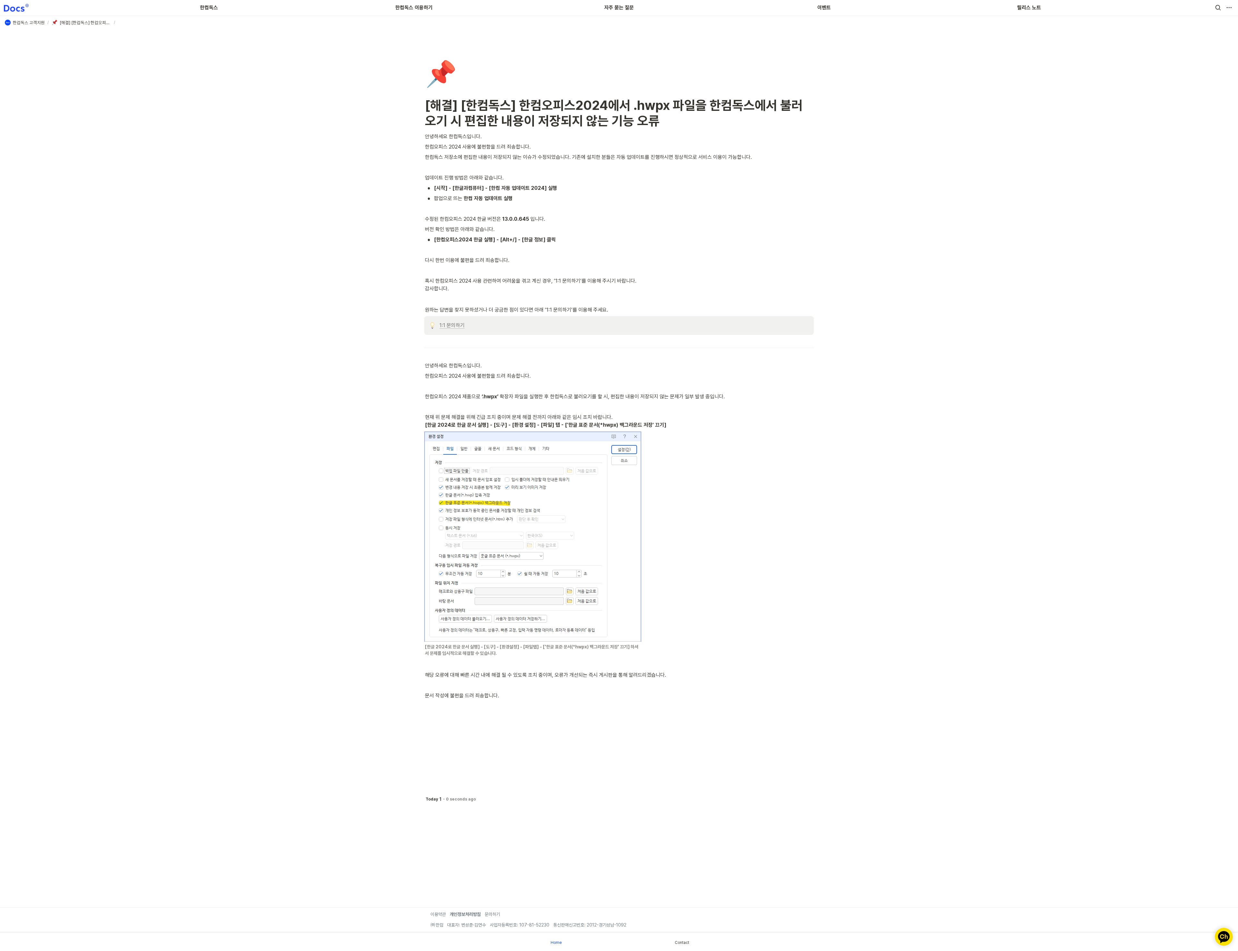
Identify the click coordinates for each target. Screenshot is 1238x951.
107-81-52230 (533, 924)
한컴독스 (209, 8)
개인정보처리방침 (465, 914)
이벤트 (824, 8)
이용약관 (438, 914)
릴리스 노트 (1029, 8)
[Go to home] (16, 8)
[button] (1218, 7)
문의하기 (492, 914)
